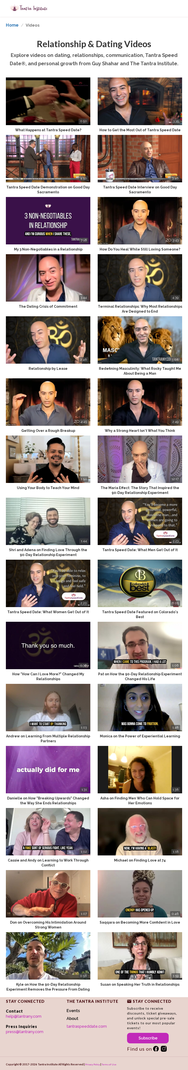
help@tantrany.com (23, 1016)
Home (12, 25)
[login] (156, 1048)
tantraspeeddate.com (87, 1026)
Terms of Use (109, 1064)
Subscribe (148, 1038)
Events (73, 1010)
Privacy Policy (92, 1064)
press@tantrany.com (24, 1031)
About (72, 1018)
